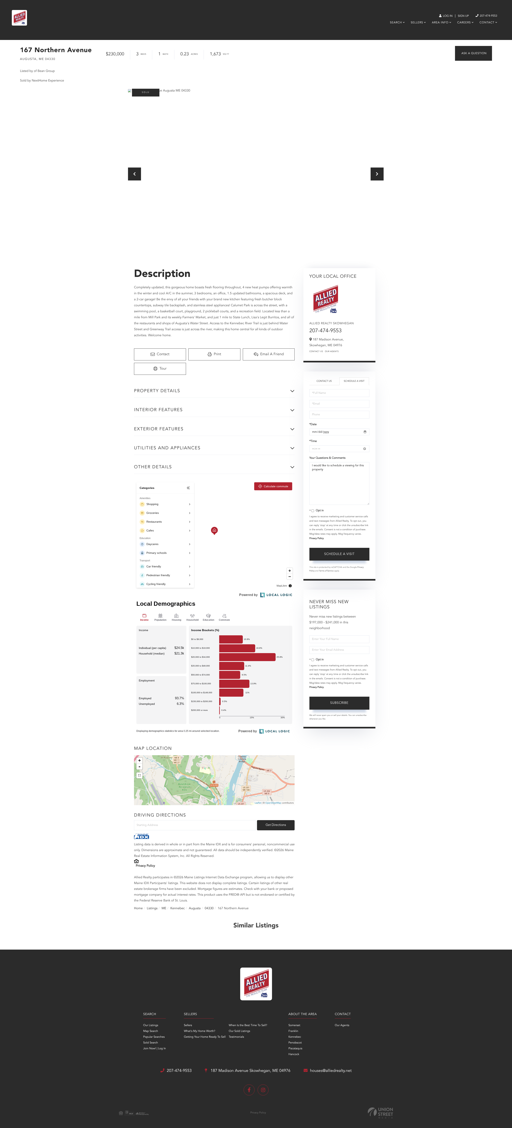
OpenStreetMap (273, 803)
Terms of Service (326, 571)
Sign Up (463, 16)
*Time (313, 441)
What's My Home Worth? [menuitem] (199, 1031)
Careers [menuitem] (464, 22)
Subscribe (339, 703)
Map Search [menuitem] (150, 1031)
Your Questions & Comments (327, 458)
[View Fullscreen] (139, 775)
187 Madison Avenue (249, 1071)
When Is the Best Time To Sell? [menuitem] (248, 1025)
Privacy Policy (145, 865)
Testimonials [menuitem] (236, 1037)
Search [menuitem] (396, 22)
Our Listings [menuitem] (150, 1025)
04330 (209, 908)
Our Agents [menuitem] (342, 1025)
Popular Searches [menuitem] (154, 1037)
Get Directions (276, 825)
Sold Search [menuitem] (150, 1042)
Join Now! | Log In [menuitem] (154, 1048)
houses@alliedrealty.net (331, 1071)
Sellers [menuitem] (417, 22)
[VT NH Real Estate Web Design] (380, 1112)
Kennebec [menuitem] (294, 1037)
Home (138, 908)
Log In (447, 16)
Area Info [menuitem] (440, 22)
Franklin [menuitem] (293, 1031)
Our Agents (332, 352)
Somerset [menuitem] (294, 1025)
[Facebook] (249, 1089)
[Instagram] (263, 1089)
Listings (152, 908)
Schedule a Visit (354, 381)
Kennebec (177, 908)
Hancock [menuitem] (293, 1054)
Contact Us (316, 352)
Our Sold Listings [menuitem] (239, 1031)
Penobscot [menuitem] (295, 1042)
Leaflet (258, 803)
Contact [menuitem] (487, 22)
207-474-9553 (488, 16)
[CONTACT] (473, 53)
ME (164, 908)
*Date (313, 424)
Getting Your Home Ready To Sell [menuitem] (204, 1037)
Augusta (195, 908)
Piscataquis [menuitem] (295, 1048)
